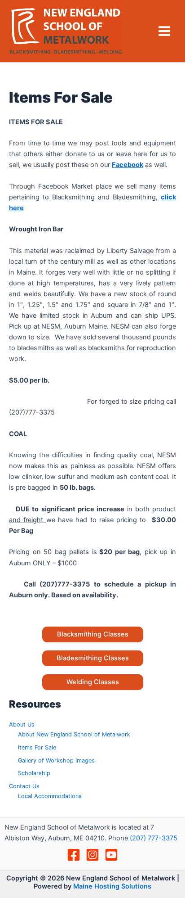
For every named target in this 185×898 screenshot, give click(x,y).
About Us (22, 724)
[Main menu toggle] (164, 31)
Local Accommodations (50, 796)
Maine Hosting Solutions (112, 886)
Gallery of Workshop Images (56, 760)
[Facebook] (73, 855)
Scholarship (34, 773)
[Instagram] (92, 855)
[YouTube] (111, 855)
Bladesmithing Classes (93, 658)
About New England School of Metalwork (74, 734)
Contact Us (24, 786)
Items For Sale (37, 747)
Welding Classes (92, 682)
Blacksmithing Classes (92, 634)
